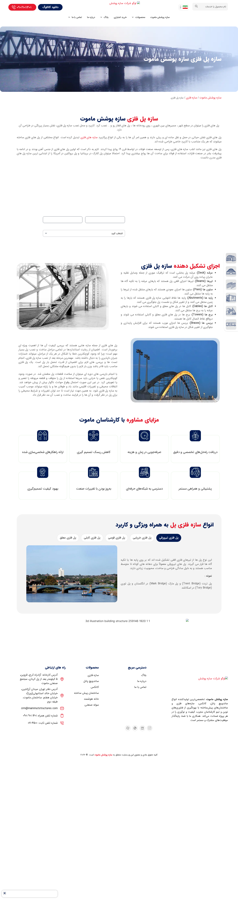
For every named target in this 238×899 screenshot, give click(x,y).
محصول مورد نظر (116, 226)
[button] (4, 893)
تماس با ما (77, 17)
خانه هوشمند (91, 699)
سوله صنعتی (92, 705)
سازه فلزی (191, 97)
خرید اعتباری (120, 17)
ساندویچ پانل (91, 681)
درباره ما (91, 17)
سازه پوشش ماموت (160, 17)
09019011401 (24, 7)
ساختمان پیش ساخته (86, 693)
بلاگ (106, 17)
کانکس (95, 687)
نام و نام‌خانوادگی (116, 213)
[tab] (168, 538)
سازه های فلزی (89, 137)
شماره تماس (76, 213)
